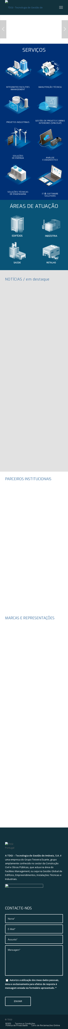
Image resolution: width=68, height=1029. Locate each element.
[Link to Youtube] (54, 1019)
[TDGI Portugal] (28, 7)
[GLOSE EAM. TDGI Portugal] (50, 175)
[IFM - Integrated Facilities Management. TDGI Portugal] (18, 68)
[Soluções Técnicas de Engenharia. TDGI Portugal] (18, 173)
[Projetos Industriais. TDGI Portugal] (18, 104)
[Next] (65, 29)
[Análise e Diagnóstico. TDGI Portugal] (50, 139)
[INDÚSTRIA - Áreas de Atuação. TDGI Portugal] (51, 226)
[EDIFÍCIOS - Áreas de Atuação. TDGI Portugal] (17, 226)
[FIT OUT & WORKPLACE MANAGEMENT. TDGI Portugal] (50, 102)
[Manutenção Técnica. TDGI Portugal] (50, 68)
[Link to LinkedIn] (60, 1019)
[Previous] (3, 29)
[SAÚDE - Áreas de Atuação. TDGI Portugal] (17, 253)
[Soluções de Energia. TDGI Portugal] (18, 137)
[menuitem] (61, 7)
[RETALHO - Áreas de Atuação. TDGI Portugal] (51, 253)
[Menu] (61, 7)
